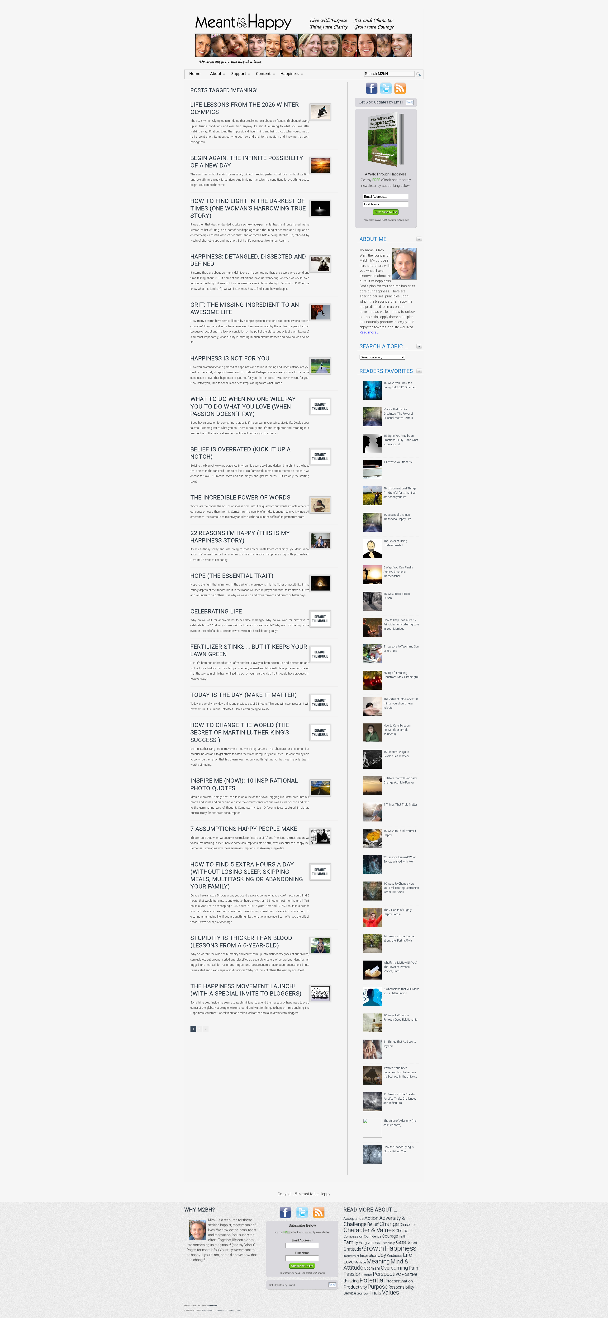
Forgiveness (369, 1242)
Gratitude (352, 1249)
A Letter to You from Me (398, 462)
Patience (367, 1274)
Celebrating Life (216, 611)
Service (349, 1293)
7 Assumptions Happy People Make (243, 829)
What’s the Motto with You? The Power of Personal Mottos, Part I (400, 967)
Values (390, 1292)
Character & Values (369, 1230)
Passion (352, 1274)
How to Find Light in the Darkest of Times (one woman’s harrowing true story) (248, 208)
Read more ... (369, 332)
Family (350, 1242)
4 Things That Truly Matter (400, 804)
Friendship (388, 1243)
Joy (382, 1255)
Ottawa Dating (206, 1310)
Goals (403, 1241)
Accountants (236, 1310)
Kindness (394, 1255)
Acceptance (353, 1218)
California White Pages (221, 1310)
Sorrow (363, 1293)
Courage (390, 1236)
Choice (401, 1230)
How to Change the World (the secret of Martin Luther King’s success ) (239, 732)
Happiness (289, 74)
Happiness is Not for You (230, 358)
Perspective (387, 1274)
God (414, 1243)
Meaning (378, 1261)
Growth (373, 1248)
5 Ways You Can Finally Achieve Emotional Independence (398, 572)
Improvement (351, 1255)
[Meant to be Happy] (303, 68)
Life (407, 1254)
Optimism (372, 1268)
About (215, 74)
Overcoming (394, 1268)
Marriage (360, 1262)
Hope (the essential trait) (232, 575)
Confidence (372, 1236)
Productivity (355, 1287)
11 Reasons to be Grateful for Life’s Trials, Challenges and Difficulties (400, 1099)
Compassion (353, 1236)
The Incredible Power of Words (240, 497)
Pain (413, 1268)
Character (407, 1224)
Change (389, 1223)
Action (371, 1218)
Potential (372, 1280)
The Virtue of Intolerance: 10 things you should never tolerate (401, 703)
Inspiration (368, 1255)
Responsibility (401, 1287)
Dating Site (213, 1305)
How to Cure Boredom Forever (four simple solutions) (397, 730)
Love (348, 1262)
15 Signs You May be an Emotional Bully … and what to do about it (401, 440)
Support (238, 74)
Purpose (378, 1286)
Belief (373, 1224)
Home (194, 74)
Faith (402, 1236)
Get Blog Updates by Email (381, 102)
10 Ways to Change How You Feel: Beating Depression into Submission (401, 888)
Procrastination (399, 1281)
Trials (375, 1293)
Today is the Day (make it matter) (243, 695)
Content (263, 74)
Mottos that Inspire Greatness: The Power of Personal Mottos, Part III (398, 414)
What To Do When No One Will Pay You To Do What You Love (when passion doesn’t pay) (243, 406)
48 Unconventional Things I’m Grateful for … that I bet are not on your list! (400, 493)
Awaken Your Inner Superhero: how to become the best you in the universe (400, 1072)
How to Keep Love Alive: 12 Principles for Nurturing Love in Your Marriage (401, 624)
